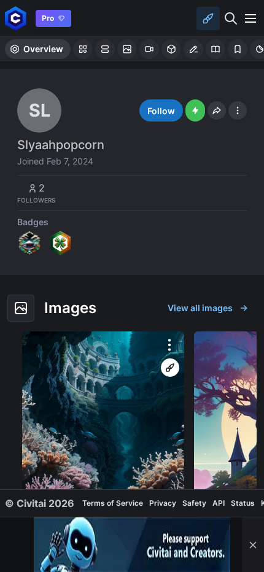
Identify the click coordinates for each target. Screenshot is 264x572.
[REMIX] (170, 367)
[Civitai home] (15, 18)
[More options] (169, 345)
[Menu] (250, 18)
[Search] (230, 18)
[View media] (103, 435)
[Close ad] (253, 544)
